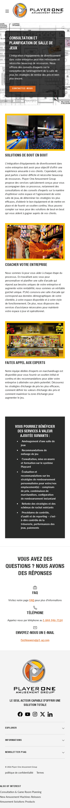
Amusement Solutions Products (17, 801)
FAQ (31, 600)
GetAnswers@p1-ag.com (35, 640)
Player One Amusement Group (24, 767)
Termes (40, 772)
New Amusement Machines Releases (20, 796)
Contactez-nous (22, 89)
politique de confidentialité (19, 772)
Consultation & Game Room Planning (20, 791)
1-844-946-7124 (53, 620)
